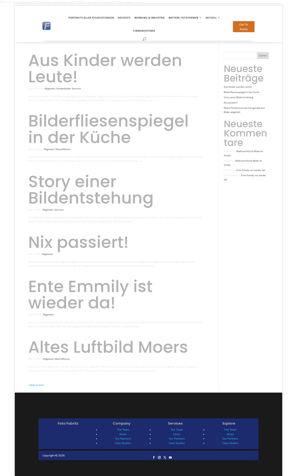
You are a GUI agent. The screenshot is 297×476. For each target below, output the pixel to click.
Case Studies (123, 443)
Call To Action (243, 27)
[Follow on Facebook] (154, 457)
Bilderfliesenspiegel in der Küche (108, 129)
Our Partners (123, 438)
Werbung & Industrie (149, 17)
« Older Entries (36, 385)
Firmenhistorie (144, 30)
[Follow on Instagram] (159, 457)
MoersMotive (63, 149)
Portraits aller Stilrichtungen (91, 17)
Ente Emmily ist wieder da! (90, 294)
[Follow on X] (165, 457)
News (122, 434)
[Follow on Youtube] (170, 457)
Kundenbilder (63, 88)
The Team (123, 429)
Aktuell (211, 17)
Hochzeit (124, 17)
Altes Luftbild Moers (108, 347)
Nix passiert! (78, 242)
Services (76, 88)
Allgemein (50, 88)
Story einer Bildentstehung (91, 189)
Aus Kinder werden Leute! (105, 68)
